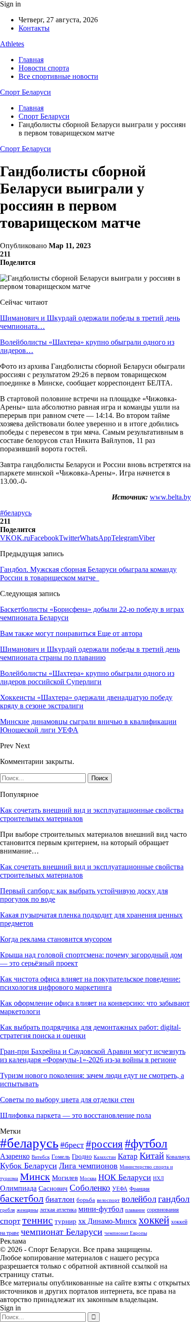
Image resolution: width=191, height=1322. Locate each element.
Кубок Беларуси (28, 1165)
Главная (31, 60)
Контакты (34, 28)
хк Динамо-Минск (107, 1221)
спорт (10, 1221)
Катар (128, 1156)
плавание (135, 1210)
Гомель (60, 1156)
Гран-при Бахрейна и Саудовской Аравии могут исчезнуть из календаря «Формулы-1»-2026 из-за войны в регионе (92, 1055)
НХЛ (158, 1178)
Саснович (53, 1188)
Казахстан (105, 1157)
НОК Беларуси (124, 1177)
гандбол (174, 1199)
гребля (7, 1210)
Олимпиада (18, 1188)
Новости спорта (44, 68)
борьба (85, 1199)
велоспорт (108, 1200)
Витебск (41, 1157)
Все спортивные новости (58, 76)
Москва (88, 1178)
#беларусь (16, 513)
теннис (37, 1220)
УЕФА (119, 1189)
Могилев (65, 1177)
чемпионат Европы (125, 1233)
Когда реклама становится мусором (56, 939)
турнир (65, 1221)
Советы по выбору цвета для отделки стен (67, 1100)
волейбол (138, 1199)
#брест (72, 1144)
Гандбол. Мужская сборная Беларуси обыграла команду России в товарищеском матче (88, 573)
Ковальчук (178, 1157)
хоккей (154, 1220)
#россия (104, 1144)
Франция (139, 1189)
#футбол (146, 1143)
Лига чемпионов (88, 1165)
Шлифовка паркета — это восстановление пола (75, 1115)
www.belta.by (170, 497)
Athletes (12, 44)
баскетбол (22, 1198)
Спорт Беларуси (25, 92)
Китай (152, 1156)
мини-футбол (100, 1209)
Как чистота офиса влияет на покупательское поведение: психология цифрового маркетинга (90, 983)
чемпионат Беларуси (61, 1231)
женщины (27, 1210)
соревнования (163, 1209)
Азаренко (15, 1156)
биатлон (60, 1199)
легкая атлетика (58, 1209)
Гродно (82, 1156)
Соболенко (90, 1188)
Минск (35, 1176)
